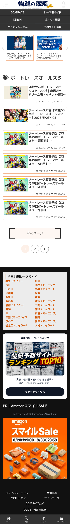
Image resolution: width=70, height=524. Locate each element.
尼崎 (37, 281)
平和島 (9, 293)
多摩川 (9, 297)
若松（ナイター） (45, 309)
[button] (63, 471)
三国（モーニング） (17, 317)
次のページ (35, 233)
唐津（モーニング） (46, 321)
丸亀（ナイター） (45, 289)
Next (67, 48)
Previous (2, 48)
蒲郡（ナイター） (16, 305)
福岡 (37, 317)
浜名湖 (9, 301)
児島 (37, 293)
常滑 (8, 309)
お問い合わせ (18, 498)
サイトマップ (51, 498)
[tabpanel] (20, 48)
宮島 (37, 297)
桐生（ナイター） (16, 281)
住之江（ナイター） (17, 325)
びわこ (9, 321)
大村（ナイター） (45, 325)
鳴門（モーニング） (46, 285)
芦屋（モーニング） (46, 313)
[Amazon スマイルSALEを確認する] (35, 448)
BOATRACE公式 (35, 503)
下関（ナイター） (45, 305)
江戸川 (9, 289)
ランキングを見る (35, 392)
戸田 (8, 285)
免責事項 (52, 493)
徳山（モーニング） (46, 301)
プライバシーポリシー (18, 493)
